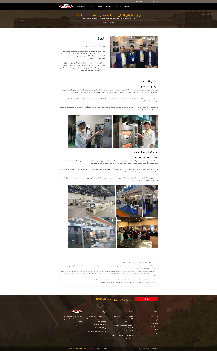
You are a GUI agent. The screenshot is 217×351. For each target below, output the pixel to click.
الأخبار (118, 6)
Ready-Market (141, 348)
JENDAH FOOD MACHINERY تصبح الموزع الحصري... (122, 327)
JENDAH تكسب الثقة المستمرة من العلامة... (123, 317)
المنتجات (98, 6)
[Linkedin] (77, 326)
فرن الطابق (133, 282)
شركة (90, 6)
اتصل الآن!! (147, 299)
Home (112, 22)
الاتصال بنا (103, 282)
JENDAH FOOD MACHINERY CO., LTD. (86, 348)
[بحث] (136, 1)
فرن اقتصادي (128, 282)
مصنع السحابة (108, 6)
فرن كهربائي (117, 282)
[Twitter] (79, 326)
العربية (156, 1)
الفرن (138, 282)
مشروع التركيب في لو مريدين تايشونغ (122, 335)
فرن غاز (112, 282)
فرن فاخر (122, 282)
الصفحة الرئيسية (81, 6)
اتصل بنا (125, 6)
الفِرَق (104, 22)
